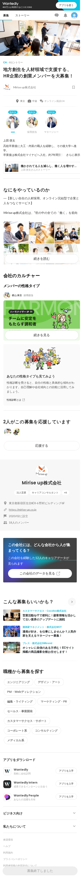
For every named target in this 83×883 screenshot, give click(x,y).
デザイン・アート (49, 682)
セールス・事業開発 (20, 711)
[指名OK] (13, 125)
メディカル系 (15, 740)
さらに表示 (73, 155)
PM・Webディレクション (24, 692)
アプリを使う (66, 5)
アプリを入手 (66, 770)
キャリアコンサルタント (45, 492)
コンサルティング (46, 731)
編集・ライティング (20, 701)
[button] (41, 760)
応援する (41, 445)
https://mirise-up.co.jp (22, 509)
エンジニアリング (18, 682)
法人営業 (21, 492)
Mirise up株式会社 (41, 483)
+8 (65, 492)
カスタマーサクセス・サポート (27, 721)
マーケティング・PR (54, 701)
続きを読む (42, 258)
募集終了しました (40, 870)
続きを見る (42, 335)
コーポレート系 (17, 731)
